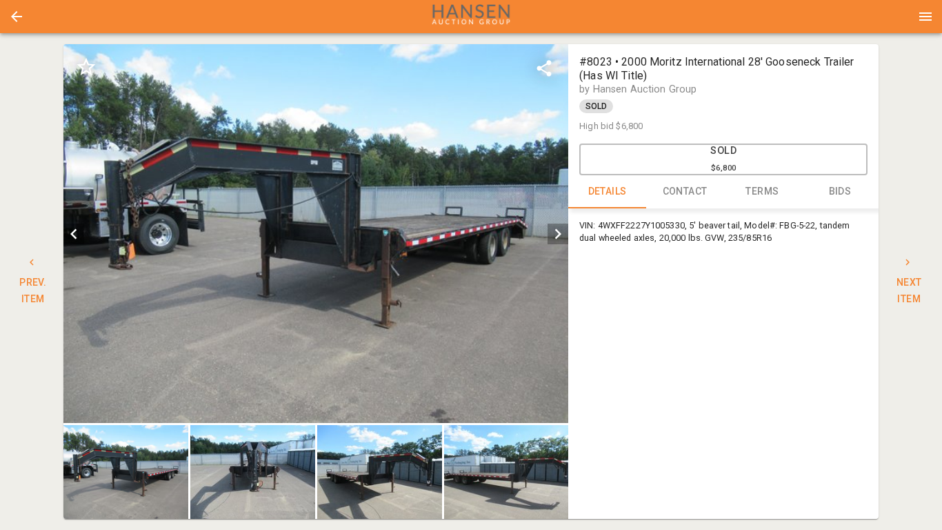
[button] (16, 16)
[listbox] (315, 233)
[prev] (73, 234)
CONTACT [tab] (685, 191)
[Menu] (925, 16)
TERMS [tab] (762, 191)
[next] (558, 234)
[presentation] (471, 16)
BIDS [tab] (840, 191)
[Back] (16, 16)
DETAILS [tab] (607, 191)
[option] (315, 233)
